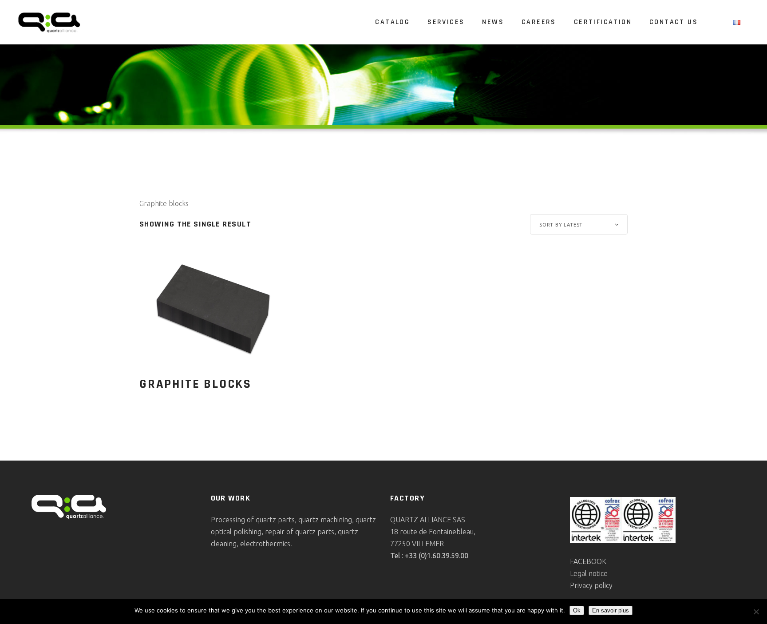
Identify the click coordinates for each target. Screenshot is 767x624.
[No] (755, 611)
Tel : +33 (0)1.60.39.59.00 (429, 556)
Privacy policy (591, 585)
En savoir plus (610, 610)
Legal (579, 573)
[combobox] (579, 224)
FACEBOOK (588, 561)
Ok (577, 610)
